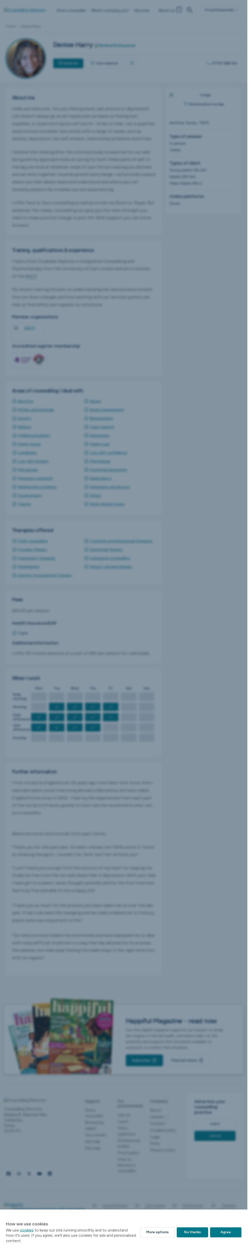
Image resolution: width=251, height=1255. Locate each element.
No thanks (192, 1232)
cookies (27, 1230)
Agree (226, 1232)
